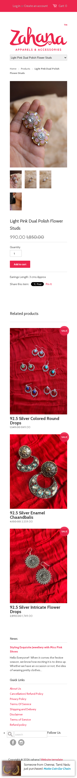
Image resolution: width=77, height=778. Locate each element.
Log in (16, 6)
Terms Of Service (20, 704)
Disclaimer (16, 714)
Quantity (15, 247)
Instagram (21, 742)
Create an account (36, 6)
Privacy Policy (18, 699)
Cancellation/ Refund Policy (26, 694)
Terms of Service (20, 719)
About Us (15, 688)
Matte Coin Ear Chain (56, 768)
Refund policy (18, 725)
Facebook (13, 742)
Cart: (63, 6)
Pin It (49, 284)
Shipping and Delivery (23, 709)
